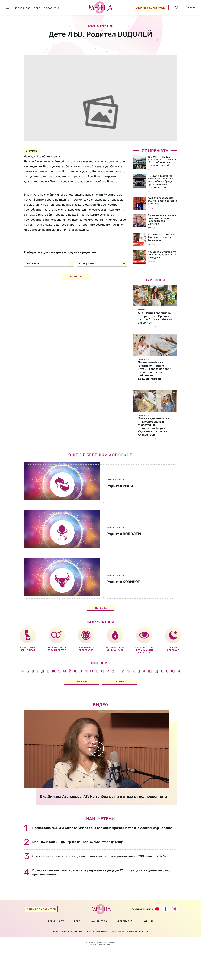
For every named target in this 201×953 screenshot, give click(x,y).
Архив (191, 7)
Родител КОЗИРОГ (123, 582)
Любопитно (143, 359)
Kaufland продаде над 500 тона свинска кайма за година (162, 200)
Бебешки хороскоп (100, 26)
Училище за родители (151, 8)
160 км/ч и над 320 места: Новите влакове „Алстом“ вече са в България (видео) (162, 160)
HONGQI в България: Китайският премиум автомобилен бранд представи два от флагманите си (160, 181)
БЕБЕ (77, 921)
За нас (56, 931)
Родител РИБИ (119, 486)
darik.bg (151, 228)
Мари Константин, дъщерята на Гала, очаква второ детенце (78, 842)
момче (120, 681)
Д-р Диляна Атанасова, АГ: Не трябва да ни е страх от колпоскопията (103, 796)
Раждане (142, 310)
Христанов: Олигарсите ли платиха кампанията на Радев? (162, 254)
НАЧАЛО (32, 151)
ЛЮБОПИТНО (124, 921)
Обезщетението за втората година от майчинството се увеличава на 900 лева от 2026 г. (99, 856)
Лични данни (117, 931)
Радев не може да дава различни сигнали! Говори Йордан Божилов (162, 219)
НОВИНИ (148, 921)
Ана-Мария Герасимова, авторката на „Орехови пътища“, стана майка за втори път (155, 317)
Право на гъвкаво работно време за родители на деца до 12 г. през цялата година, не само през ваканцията (101, 872)
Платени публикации (138, 931)
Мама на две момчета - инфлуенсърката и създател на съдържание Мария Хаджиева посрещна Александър (153, 426)
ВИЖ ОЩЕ (101, 608)
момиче (82, 681)
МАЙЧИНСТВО (98, 921)
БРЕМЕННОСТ (56, 921)
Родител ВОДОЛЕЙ (123, 534)
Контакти (67, 931)
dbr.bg (150, 169)
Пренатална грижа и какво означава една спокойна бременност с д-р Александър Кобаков (102, 828)
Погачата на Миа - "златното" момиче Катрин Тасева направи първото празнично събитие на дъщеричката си (154, 370)
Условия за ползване (97, 931)
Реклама (79, 931)
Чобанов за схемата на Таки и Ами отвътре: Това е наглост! (161, 237)
